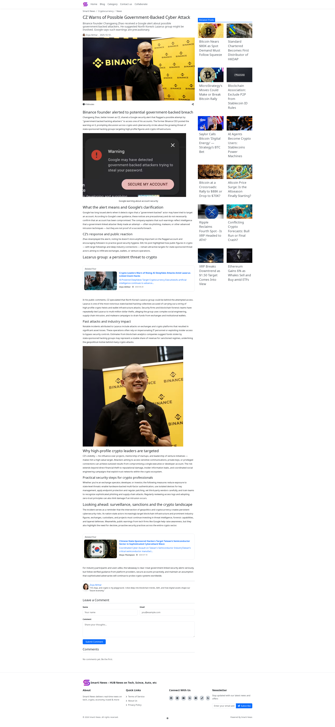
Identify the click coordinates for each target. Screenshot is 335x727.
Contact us (126, 4)
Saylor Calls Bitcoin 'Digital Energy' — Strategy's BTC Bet (209, 143)
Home (94, 4)
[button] (193, 104)
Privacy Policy (134, 704)
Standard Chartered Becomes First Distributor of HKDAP (238, 50)
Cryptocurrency (106, 11)
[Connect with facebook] (171, 698)
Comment (87, 619)
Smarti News (89, 11)
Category (113, 4)
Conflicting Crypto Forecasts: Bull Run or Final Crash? (238, 231)
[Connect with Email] (196, 698)
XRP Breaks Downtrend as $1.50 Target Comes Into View (209, 275)
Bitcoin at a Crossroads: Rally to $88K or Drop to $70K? (210, 189)
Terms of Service (136, 696)
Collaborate (141, 4)
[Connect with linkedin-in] (190, 698)
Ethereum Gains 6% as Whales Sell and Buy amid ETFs (239, 273)
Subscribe (246, 705)
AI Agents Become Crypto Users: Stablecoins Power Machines (239, 145)
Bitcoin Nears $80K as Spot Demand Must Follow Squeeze (210, 48)
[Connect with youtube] (183, 698)
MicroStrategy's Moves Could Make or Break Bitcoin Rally (210, 92)
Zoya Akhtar (92, 34)
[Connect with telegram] (177, 698)
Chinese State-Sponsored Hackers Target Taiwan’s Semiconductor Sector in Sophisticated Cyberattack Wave (154, 542)
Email (142, 607)
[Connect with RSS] (208, 698)
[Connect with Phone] (202, 698)
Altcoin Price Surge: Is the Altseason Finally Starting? (239, 189)
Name (85, 607)
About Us (132, 700)
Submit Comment (94, 641)
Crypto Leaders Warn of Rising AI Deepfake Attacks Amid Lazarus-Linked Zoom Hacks (155, 274)
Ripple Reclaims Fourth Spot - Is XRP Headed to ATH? (210, 231)
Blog (102, 4)
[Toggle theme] (167, 718)
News (119, 11)
